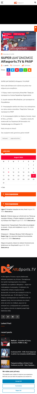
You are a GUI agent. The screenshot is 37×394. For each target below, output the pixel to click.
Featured (4, 138)
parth (6, 65)
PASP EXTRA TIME (15, 138)
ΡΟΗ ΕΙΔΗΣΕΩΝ (11, 194)
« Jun (3, 187)
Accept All (18, 381)
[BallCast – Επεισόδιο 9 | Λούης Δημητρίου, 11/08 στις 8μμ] (5, 341)
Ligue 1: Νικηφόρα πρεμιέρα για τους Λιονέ (14, 209)
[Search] (35, 2)
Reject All (18, 390)
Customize (18, 386)
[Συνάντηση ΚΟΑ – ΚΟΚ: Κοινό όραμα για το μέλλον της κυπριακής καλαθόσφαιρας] (5, 353)
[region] (18, 381)
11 (8, 172)
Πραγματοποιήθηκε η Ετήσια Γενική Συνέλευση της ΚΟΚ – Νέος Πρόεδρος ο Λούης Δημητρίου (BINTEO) (23, 365)
